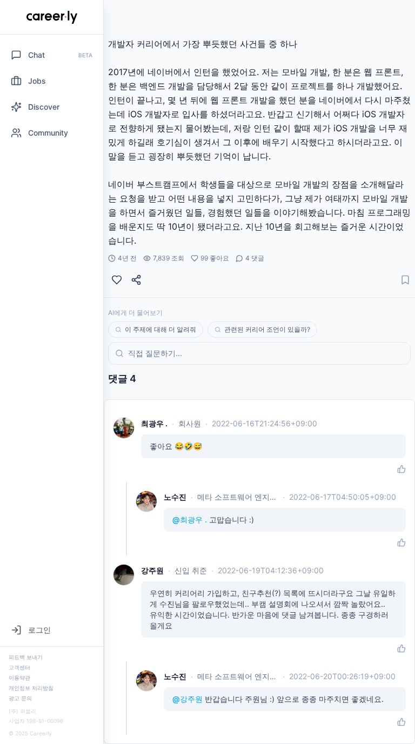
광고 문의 (20, 698)
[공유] (136, 280)
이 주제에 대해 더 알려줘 (160, 329)
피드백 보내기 (26, 657)
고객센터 (19, 667)
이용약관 (19, 677)
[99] (116, 280)
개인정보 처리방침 (31, 688)
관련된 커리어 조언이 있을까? (267, 329)
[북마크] (405, 279)
